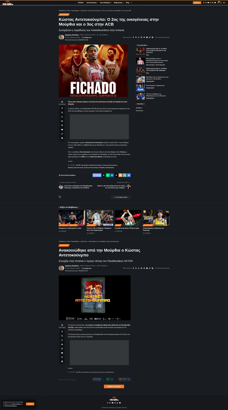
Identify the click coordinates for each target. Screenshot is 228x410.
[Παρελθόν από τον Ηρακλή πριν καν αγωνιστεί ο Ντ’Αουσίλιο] (140, 79)
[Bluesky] (215, 2)
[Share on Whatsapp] (139, 37)
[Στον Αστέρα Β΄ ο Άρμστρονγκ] (140, 88)
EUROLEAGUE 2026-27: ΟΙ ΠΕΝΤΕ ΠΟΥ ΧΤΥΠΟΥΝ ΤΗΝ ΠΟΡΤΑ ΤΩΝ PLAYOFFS (156, 50)
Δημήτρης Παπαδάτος (72, 35)
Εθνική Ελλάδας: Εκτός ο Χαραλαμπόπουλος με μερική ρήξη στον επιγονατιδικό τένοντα (157, 60)
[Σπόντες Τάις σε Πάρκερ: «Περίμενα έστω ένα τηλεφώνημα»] (100, 218)
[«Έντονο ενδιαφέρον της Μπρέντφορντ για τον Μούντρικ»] (140, 96)
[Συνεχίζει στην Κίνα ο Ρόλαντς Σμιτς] (128, 218)
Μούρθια (102, 167)
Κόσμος (118, 225)
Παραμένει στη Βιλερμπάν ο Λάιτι (70, 228)
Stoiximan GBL (148, 225)
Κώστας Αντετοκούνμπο (91, 167)
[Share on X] (136, 37)
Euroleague (73, 225)
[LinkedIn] (213, 2)
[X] (206, 2)
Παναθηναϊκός (109, 167)
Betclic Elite (63, 225)
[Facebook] (204, 2)
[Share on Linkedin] (141, 37)
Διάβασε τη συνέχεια (114, 386)
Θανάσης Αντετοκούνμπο (75, 167)
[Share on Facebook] (133, 37)
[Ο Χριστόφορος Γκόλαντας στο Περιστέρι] (156, 218)
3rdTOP (78, 165)
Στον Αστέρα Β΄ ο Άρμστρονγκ (155, 85)
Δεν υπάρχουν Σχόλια (73, 37)
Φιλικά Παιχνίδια (160, 65)
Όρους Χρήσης (16, 404)
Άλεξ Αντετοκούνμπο (95, 165)
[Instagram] (211, 2)
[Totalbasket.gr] (7, 2)
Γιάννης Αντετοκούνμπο (110, 165)
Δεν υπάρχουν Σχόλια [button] (121, 197)
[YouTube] (208, 2)
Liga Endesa (64, 14)
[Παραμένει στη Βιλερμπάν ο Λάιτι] (72, 218)
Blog (147, 55)
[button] (30, 404)
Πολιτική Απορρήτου (11, 406)
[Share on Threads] (144, 37)
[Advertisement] (99, 126)
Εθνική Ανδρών (150, 65)
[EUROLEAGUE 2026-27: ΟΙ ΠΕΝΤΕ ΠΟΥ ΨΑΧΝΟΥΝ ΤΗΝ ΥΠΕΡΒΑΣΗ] (140, 71)
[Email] (147, 37)
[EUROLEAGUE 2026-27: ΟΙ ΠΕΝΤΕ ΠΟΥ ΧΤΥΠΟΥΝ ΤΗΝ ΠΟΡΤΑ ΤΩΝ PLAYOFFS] (140, 51)
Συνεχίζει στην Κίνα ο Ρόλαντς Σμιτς (127, 228)
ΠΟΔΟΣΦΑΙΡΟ (150, 81)
